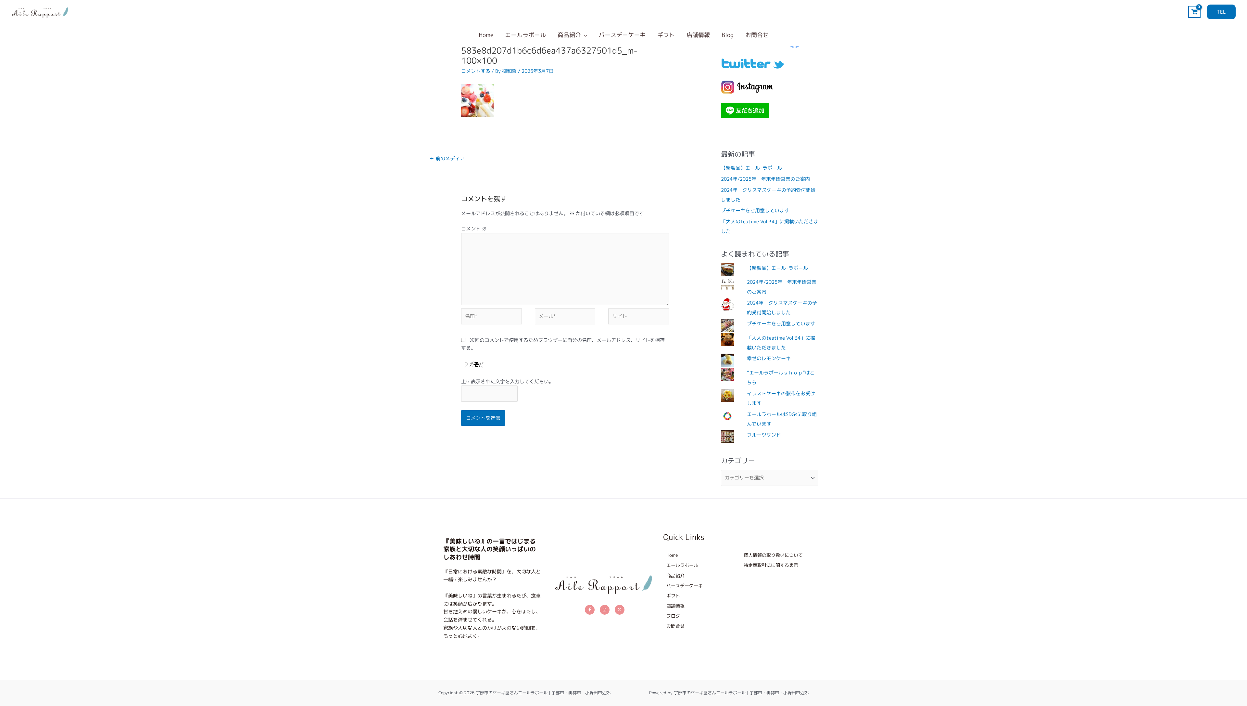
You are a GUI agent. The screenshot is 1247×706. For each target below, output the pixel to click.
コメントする (475, 71)
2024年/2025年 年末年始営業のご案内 (765, 179)
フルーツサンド (764, 434)
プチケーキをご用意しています (755, 210)
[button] (1221, 12)
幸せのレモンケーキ (769, 358)
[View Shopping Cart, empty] (1194, 12)
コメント (474, 228)
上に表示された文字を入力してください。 (507, 381)
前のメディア (447, 158)
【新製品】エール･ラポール (751, 167)
